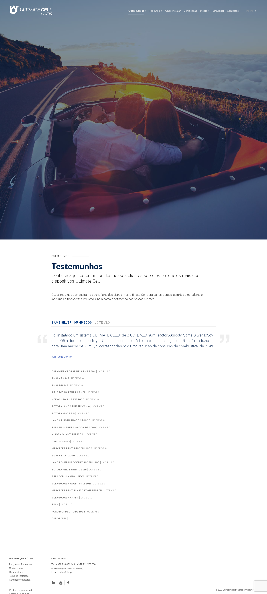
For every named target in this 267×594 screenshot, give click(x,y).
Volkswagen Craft (72, 525)
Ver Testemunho (62, 384)
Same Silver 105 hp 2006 (81, 350)
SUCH (62, 532)
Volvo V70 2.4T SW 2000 (75, 427)
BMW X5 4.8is (68, 406)
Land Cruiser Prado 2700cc (78, 448)
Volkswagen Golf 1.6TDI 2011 (78, 511)
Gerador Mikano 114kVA (75, 504)
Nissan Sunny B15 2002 (75, 462)
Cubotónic (60, 546)
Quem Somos (136, 10)
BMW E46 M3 (67, 413)
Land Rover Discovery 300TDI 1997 (83, 490)
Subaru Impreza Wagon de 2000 (81, 455)
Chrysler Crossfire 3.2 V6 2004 (81, 399)
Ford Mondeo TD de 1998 (75, 539)
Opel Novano (68, 469)
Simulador (218, 10)
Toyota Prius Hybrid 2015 (76, 497)
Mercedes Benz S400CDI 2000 (79, 476)
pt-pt (250, 10)
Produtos (154, 10)
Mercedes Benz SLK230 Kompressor (84, 518)
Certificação (190, 10)
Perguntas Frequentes (20, 592)
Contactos (233, 10)
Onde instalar (173, 10)
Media (203, 10)
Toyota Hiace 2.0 (70, 441)
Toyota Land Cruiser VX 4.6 (78, 434)
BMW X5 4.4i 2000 (70, 483)
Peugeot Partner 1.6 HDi (76, 420)
